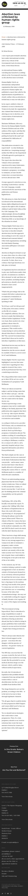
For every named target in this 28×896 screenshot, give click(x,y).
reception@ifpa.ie (13, 842)
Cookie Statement (6, 886)
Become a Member (8, 871)
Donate (4, 873)
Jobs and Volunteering (9, 876)
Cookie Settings (13, 886)
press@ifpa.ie (6, 854)
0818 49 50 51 (19, 3)
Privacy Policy (5, 887)
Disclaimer (20, 886)
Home (4, 37)
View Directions (7, 796)
